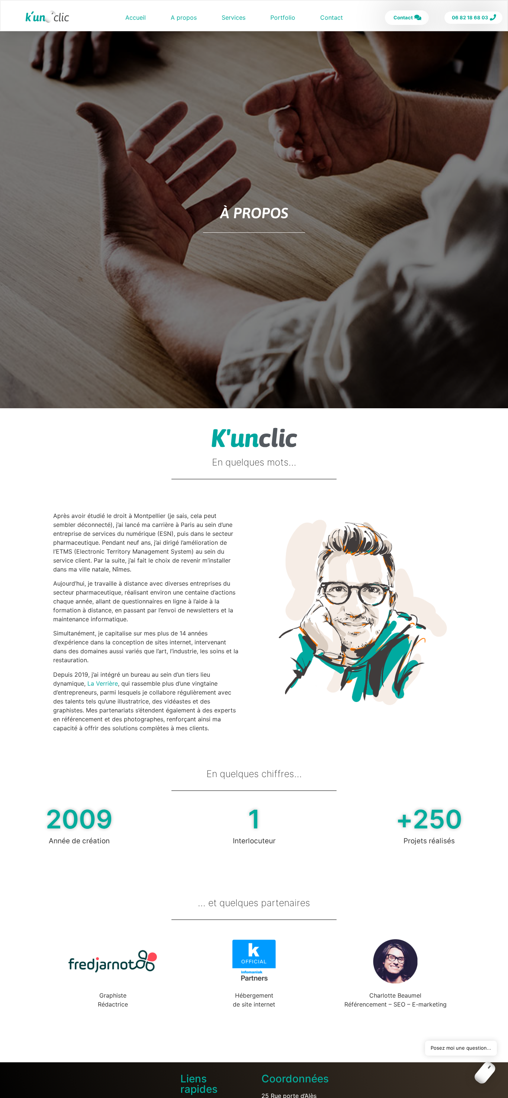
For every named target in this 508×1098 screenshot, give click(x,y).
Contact (331, 17)
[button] (485, 1074)
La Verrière (102, 683)
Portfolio (282, 17)
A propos (184, 17)
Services (233, 17)
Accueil (135, 17)
